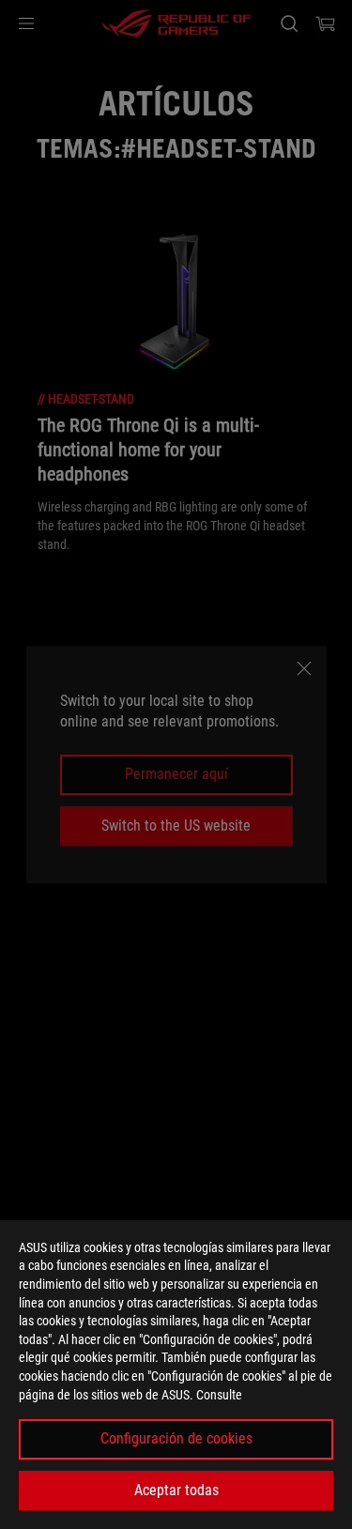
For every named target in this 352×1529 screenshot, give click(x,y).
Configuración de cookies (176, 1438)
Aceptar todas (176, 1490)
